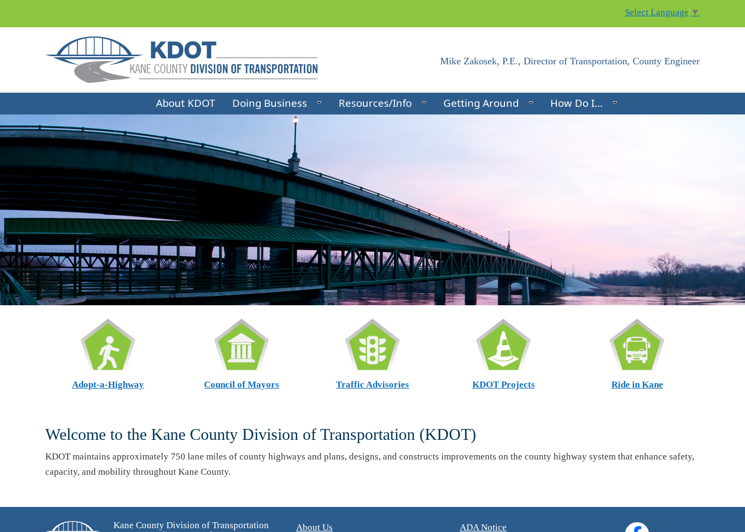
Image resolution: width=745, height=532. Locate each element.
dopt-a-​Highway (108, 384)
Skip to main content (40, 7)
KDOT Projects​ (503, 384)
